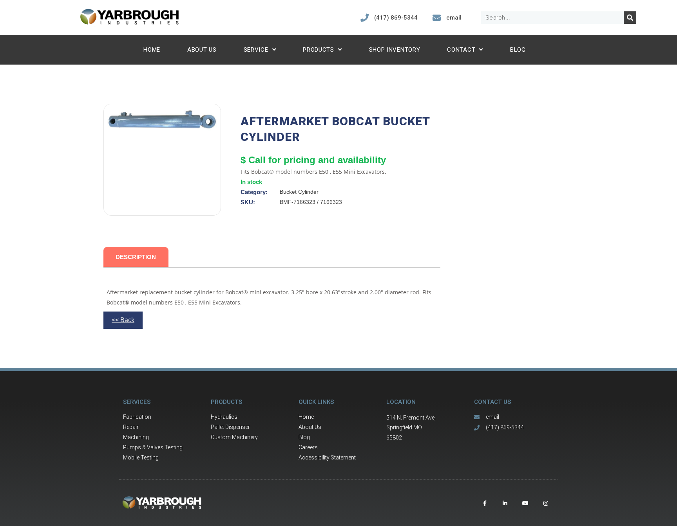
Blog (518, 49)
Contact (461, 49)
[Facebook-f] (484, 503)
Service (256, 49)
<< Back (123, 320)
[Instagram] (546, 503)
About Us (202, 49)
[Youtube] (525, 503)
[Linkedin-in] (505, 503)
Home (151, 49)
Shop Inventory (394, 49)
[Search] (630, 17)
